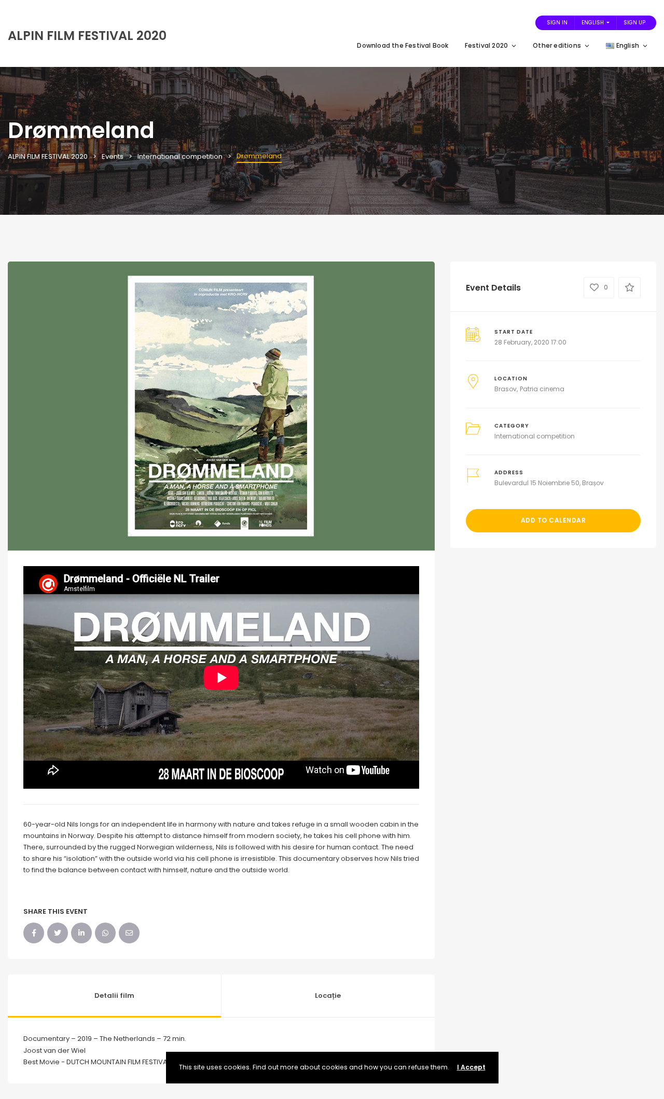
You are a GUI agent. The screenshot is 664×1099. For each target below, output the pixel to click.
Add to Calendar (553, 520)
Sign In (557, 22)
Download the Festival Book (403, 45)
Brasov (505, 388)
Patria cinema (542, 388)
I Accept (471, 1067)
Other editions (557, 45)
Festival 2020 (486, 45)
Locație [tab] (328, 995)
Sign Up (634, 22)
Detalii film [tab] (114, 995)
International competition (534, 436)
